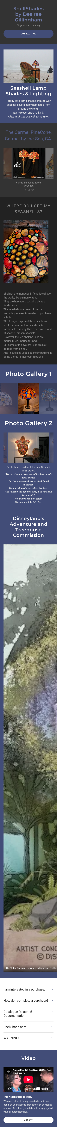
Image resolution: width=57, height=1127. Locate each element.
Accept (28, 1120)
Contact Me (28, 34)
